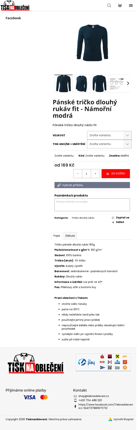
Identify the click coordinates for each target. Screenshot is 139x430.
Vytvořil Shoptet (123, 419)
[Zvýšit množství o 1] (95, 173)
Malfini (125, 155)
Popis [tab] (57, 235)
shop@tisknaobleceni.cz (94, 396)
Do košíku (118, 173)
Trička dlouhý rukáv (83, 218)
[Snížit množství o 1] (77, 173)
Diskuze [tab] (70, 235)
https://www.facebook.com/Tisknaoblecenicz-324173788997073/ (106, 406)
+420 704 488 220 (90, 400)
